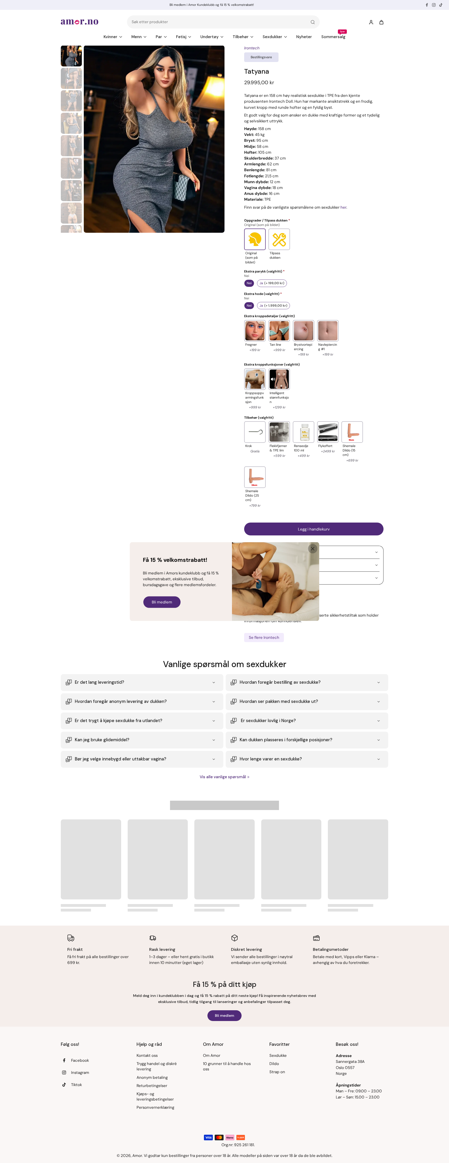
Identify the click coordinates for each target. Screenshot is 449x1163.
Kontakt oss (147, 1055)
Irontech (252, 48)
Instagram (80, 1072)
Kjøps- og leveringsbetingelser (155, 1096)
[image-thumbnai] (71, 55)
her (343, 207)
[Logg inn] (371, 22)
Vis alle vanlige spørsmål (223, 776)
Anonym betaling (152, 1077)
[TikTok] (440, 5)
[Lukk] (312, 548)
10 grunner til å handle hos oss (227, 1066)
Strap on (277, 1071)
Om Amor (211, 1055)
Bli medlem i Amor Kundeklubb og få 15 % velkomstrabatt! (212, 5)
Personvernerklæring (155, 1107)
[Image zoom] (154, 139)
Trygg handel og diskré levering (157, 1066)
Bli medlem (224, 1015)
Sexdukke (278, 1055)
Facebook (80, 1060)
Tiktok (76, 1084)
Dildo (274, 1063)
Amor (137, 1155)
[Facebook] (426, 5)
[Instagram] (433, 5)
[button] (314, 529)
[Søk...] (312, 22)
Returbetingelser (152, 1085)
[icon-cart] (381, 22)
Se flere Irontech (264, 637)
